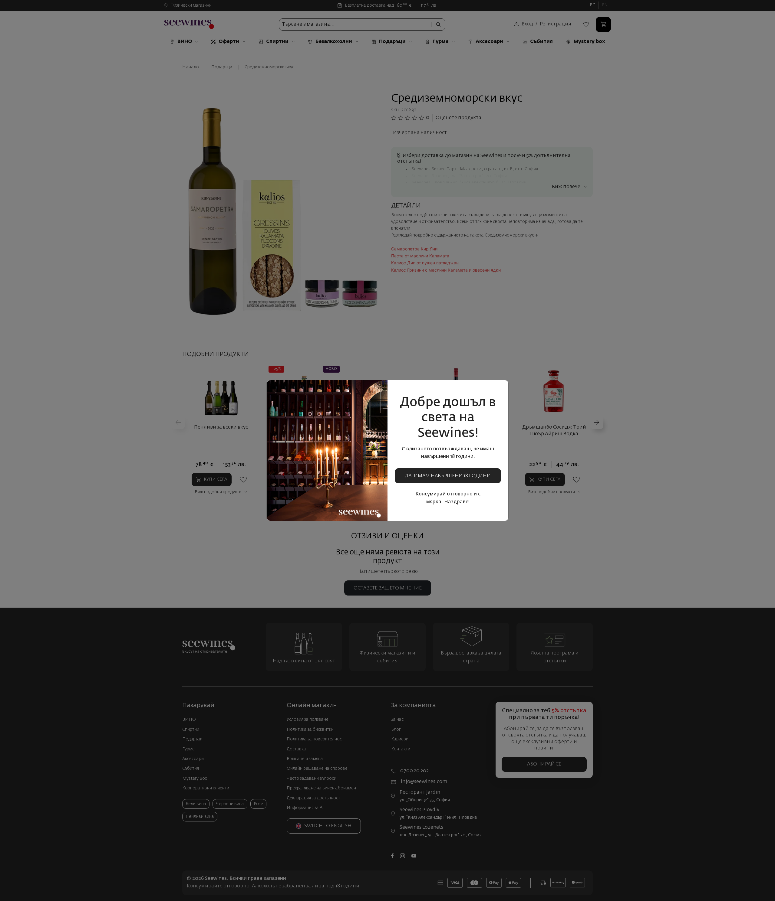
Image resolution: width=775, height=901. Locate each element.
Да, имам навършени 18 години (448, 476)
